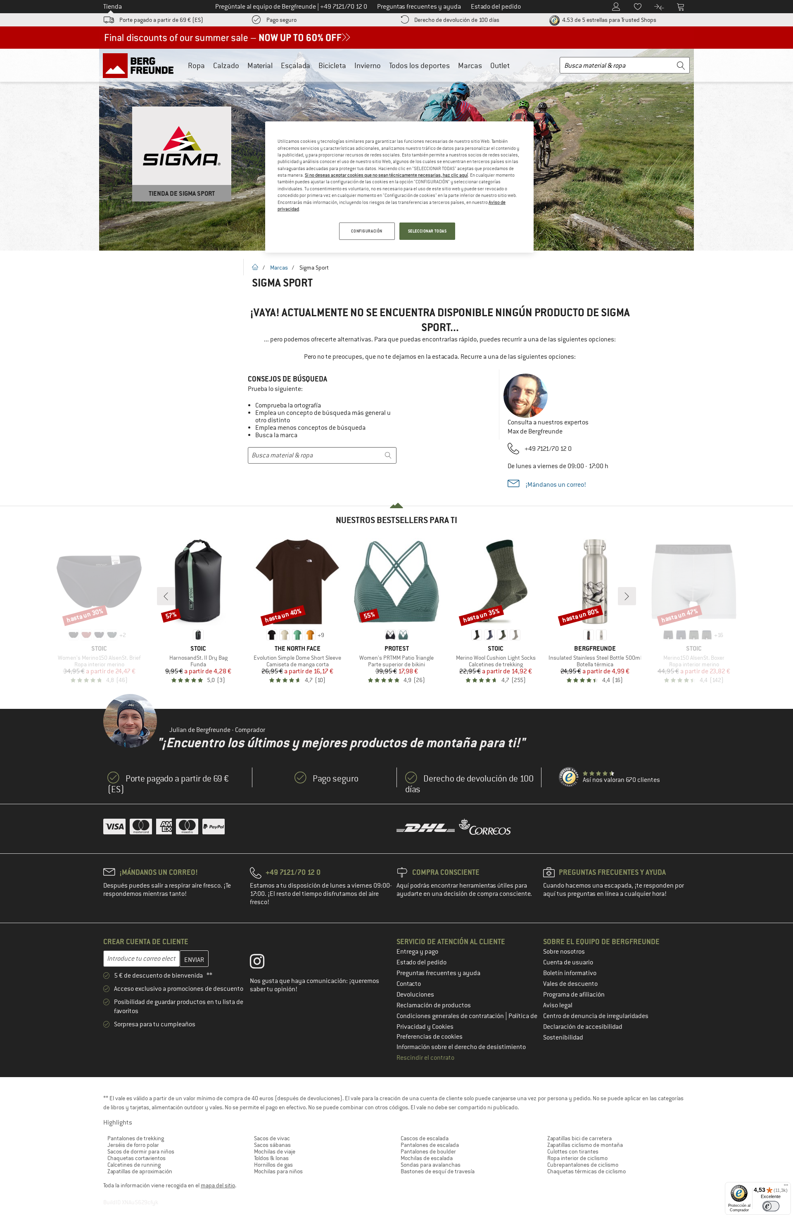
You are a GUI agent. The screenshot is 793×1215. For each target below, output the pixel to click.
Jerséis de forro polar (133, 1145)
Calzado (226, 65)
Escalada (295, 65)
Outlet (500, 65)
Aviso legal (557, 1005)
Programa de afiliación (574, 994)
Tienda (112, 6)
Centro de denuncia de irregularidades (595, 1016)
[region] (399, 187)
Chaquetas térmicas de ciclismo (586, 1171)
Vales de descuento (570, 984)
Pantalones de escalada (430, 1145)
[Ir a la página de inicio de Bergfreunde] (141, 65)
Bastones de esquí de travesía (438, 1171)
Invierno (367, 65)
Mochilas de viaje (274, 1151)
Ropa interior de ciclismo (577, 1158)
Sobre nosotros (564, 951)
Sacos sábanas (272, 1145)
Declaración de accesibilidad (582, 1027)
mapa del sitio (218, 1185)
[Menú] (786, 1187)
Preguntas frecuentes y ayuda (438, 973)
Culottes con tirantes (572, 1151)
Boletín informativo (569, 973)
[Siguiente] (627, 596)
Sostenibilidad (563, 1037)
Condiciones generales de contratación (450, 1016)
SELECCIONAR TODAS (427, 231)
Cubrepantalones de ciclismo (582, 1164)
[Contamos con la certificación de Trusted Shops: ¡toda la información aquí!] (569, 777)
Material (260, 65)
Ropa (196, 65)
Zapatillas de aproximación (139, 1171)
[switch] (770, 1206)
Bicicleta (332, 65)
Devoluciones (415, 994)
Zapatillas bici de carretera (579, 1138)
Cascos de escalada (425, 1138)
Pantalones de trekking (135, 1138)
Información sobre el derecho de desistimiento (461, 1047)
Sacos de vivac (272, 1138)
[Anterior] (166, 596)
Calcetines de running (134, 1164)
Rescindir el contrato (425, 1058)
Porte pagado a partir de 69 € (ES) (161, 20)
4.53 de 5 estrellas (608, 20)
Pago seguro (281, 20)
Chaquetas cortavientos (136, 1158)
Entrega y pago (417, 951)
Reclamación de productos (433, 1005)
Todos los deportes (419, 65)
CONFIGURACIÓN (366, 231)
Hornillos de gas (273, 1164)
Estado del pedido (421, 962)
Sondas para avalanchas (431, 1164)
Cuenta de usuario (568, 962)
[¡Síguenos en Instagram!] (263, 963)
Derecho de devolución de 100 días (456, 20)
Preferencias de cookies (429, 1037)
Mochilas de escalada (427, 1158)
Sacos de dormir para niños (140, 1151)
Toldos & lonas (271, 1158)
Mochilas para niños (278, 1171)
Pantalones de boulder (428, 1151)
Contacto (408, 984)
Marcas (470, 65)
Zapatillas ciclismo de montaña (585, 1145)
